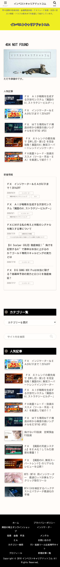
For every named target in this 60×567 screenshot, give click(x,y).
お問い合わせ (44, 540)
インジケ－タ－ (44, 527)
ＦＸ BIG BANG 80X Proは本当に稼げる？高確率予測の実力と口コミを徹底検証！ (29, 274)
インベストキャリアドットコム (30, 4)
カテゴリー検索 (15, 545)
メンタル (44, 536)
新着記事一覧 (44, 553)
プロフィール (15, 553)
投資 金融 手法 (15, 536)
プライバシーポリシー (44, 523)
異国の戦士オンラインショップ (16, 529)
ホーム (15, 523)
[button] (51, 336)
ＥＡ (16, 540)
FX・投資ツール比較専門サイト (44, 547)
